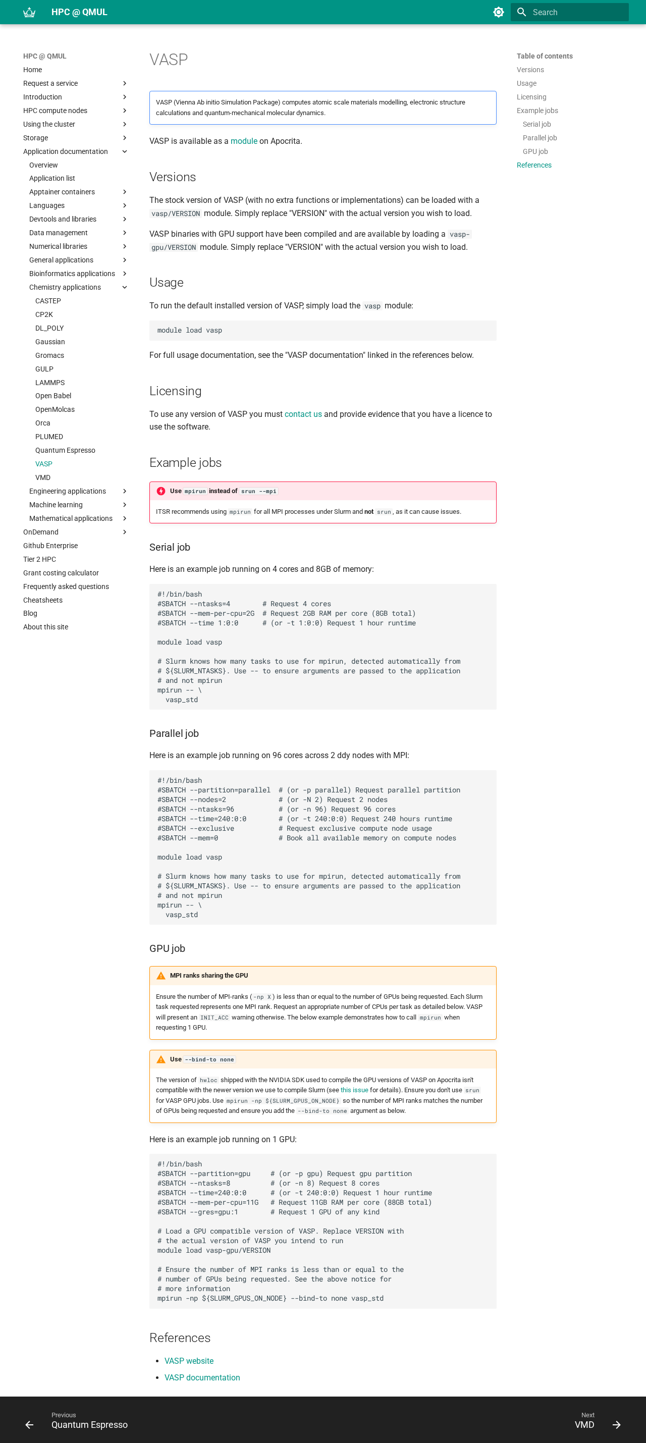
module (244, 141)
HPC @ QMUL (45, 56)
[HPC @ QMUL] (29, 12)
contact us (303, 414)
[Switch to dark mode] (499, 12)
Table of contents (545, 56)
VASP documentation (202, 1377)
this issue (354, 1090)
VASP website (189, 1361)
